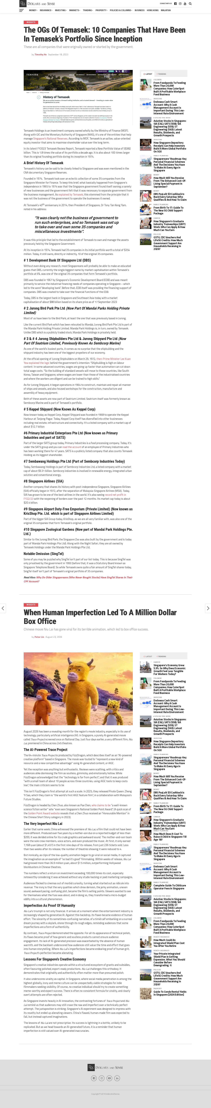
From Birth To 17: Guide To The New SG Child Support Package (168, 210)
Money (32, 10)
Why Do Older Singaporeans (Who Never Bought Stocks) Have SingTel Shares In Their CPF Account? (78, 579)
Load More (105, 1053)
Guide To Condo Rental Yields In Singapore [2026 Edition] (170, 993)
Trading (87, 10)
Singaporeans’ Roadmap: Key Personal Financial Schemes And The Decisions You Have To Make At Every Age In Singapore (170, 164)
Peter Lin (39, 637)
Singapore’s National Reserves (50, 138)
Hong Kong (153, 10)
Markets (74, 10)
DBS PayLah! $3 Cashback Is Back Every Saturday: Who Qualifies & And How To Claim (170, 197)
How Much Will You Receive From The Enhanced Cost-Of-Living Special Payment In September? (170, 182)
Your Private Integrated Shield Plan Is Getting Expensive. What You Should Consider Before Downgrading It (169, 959)
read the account (71, 447)
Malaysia (166, 10)
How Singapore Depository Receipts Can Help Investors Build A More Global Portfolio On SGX (170, 147)
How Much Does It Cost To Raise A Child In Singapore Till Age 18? (170, 837)
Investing (60, 10)
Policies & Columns (120, 10)
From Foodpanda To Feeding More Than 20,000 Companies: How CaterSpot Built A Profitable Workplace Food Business (170, 88)
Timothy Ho (41, 54)
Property (101, 10)
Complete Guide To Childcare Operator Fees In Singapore (170, 886)
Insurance (45, 10)
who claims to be (101, 805)
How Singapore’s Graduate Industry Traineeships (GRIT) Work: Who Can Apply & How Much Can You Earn (169, 225)
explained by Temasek (71, 194)
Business (140, 10)
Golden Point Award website (44, 813)
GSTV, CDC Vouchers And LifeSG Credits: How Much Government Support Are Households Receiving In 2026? (168, 243)
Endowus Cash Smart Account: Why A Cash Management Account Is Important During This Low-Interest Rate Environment (169, 107)
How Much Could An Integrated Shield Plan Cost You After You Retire (169, 943)
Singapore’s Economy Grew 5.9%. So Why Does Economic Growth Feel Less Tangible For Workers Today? (169, 669)
